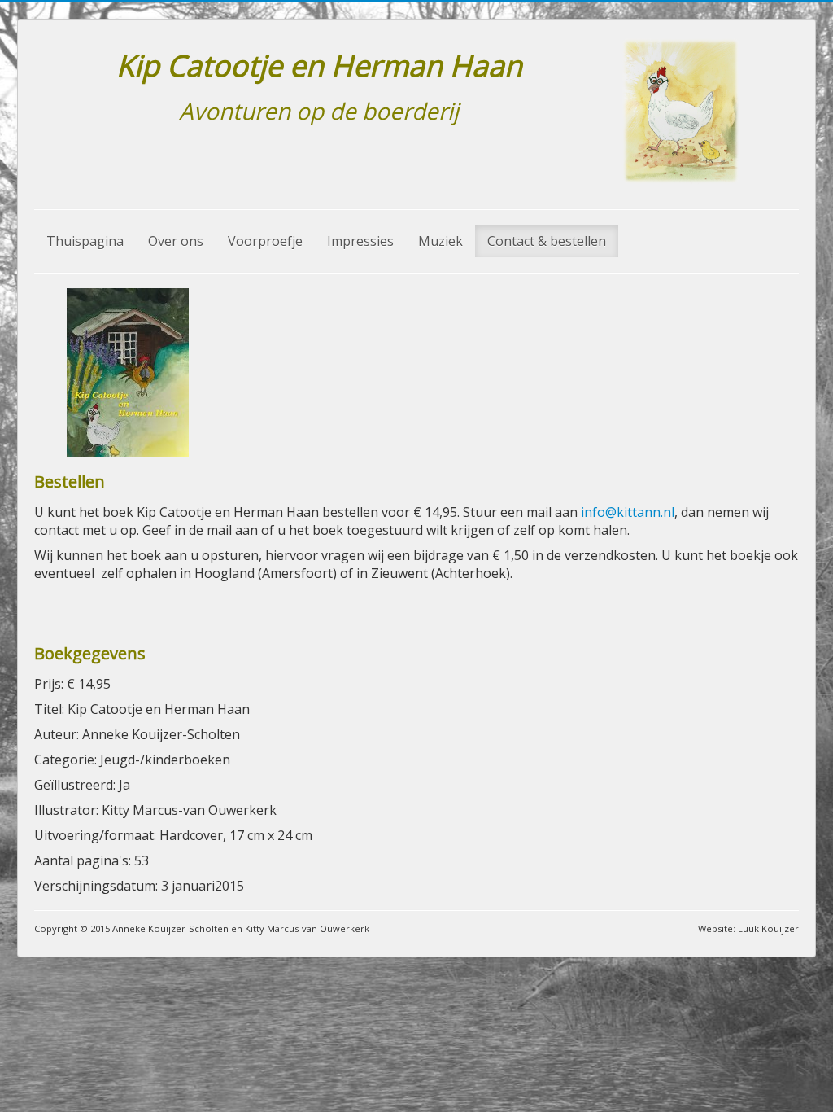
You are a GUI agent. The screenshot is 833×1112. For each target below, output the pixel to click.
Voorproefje (265, 241)
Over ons (175, 241)
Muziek (440, 241)
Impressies (360, 241)
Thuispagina (85, 241)
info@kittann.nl (627, 512)
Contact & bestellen (546, 241)
